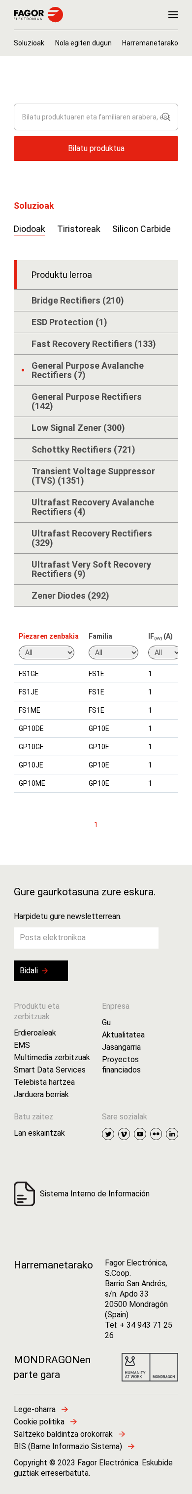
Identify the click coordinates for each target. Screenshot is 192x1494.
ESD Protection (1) (69, 322)
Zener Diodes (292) (70, 595)
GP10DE (31, 728)
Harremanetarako (53, 1265)
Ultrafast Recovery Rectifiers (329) (92, 538)
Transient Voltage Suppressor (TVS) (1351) (93, 476)
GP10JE (31, 765)
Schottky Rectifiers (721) (83, 449)
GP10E (99, 728)
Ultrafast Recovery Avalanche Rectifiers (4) (93, 507)
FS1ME (29, 710)
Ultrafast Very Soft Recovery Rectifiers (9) (91, 569)
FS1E (96, 674)
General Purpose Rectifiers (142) (87, 401)
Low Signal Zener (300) (78, 427)
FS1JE (28, 692)
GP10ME (32, 783)
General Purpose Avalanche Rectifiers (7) (88, 370)
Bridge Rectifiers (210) (78, 300)
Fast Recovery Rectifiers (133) (94, 344)
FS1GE (29, 674)
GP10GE (31, 747)
